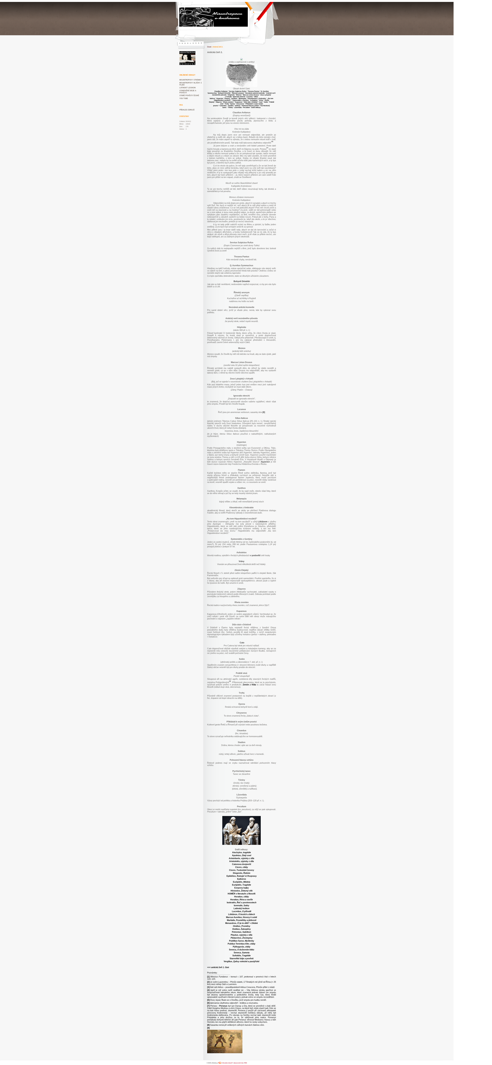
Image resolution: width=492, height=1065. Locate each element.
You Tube (183, 98)
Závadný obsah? (227, 1063)
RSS (245, 1063)
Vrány (241, 561)
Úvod (209, 47)
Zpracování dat (238, 1063)
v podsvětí (255, 555)
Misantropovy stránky (190, 80)
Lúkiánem (262, 522)
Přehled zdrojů (186, 110)
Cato (242, 643)
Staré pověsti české (189, 95)
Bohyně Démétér (242, 281)
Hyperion (265, 462)
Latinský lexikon (187, 88)
